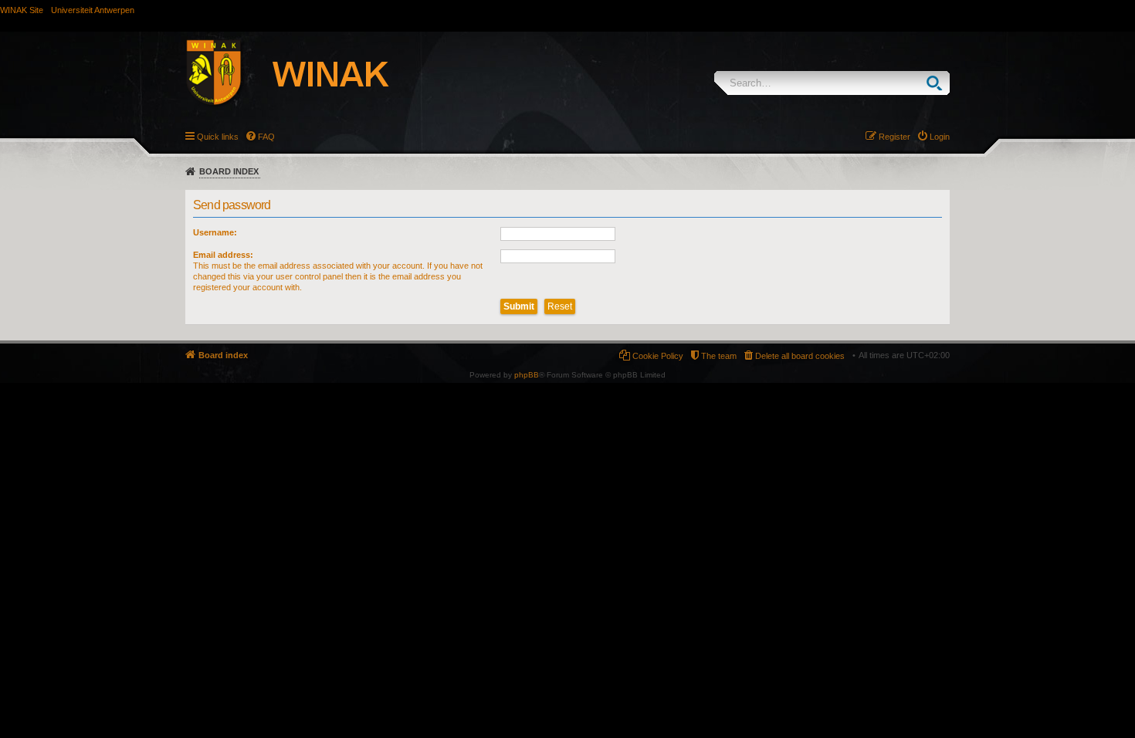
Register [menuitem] (894, 136)
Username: (215, 232)
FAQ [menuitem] (266, 136)
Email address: (223, 254)
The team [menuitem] (719, 356)
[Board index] (304, 74)
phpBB (526, 375)
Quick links (218, 136)
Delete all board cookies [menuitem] (800, 356)
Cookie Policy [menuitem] (657, 356)
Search (938, 83)
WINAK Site (21, 10)
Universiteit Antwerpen (92, 10)
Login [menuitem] (940, 136)
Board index (229, 171)
